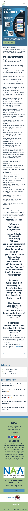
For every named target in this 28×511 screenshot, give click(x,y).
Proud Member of (10, 497)
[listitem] (14, 385)
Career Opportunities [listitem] (11, 369)
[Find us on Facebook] (9, 437)
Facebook (18, 346)
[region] (24, 352)
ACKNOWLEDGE (9, 42)
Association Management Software (14, 506)
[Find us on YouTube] (15, 437)
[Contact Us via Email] (18, 437)
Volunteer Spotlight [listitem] (10, 374)
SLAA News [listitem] (8, 371)
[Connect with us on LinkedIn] (12, 437)
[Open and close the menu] (16, 3)
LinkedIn (5, 348)
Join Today (14, 490)
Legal (26, 509)
